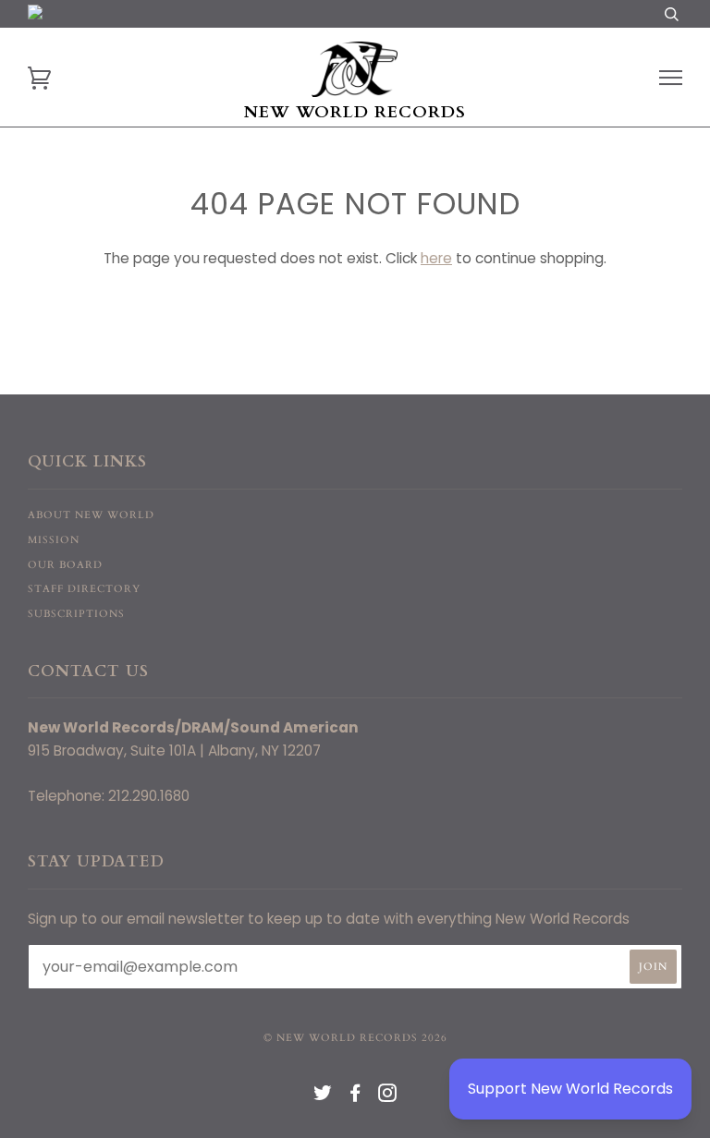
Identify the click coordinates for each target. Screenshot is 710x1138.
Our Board (65, 565)
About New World (91, 515)
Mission (54, 540)
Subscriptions (76, 614)
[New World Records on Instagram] (388, 1097)
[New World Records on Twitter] (323, 1097)
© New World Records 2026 (355, 1038)
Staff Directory (84, 589)
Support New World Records (570, 1088)
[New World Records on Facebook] (355, 1097)
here (436, 258)
